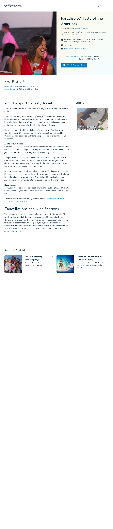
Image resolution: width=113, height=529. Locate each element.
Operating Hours (71, 57)
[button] (23, 81)
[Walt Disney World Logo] (13, 6)
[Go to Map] (92, 119)
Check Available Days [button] (76, 65)
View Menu (68, 45)
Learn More (16, 231)
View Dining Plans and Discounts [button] (75, 49)
